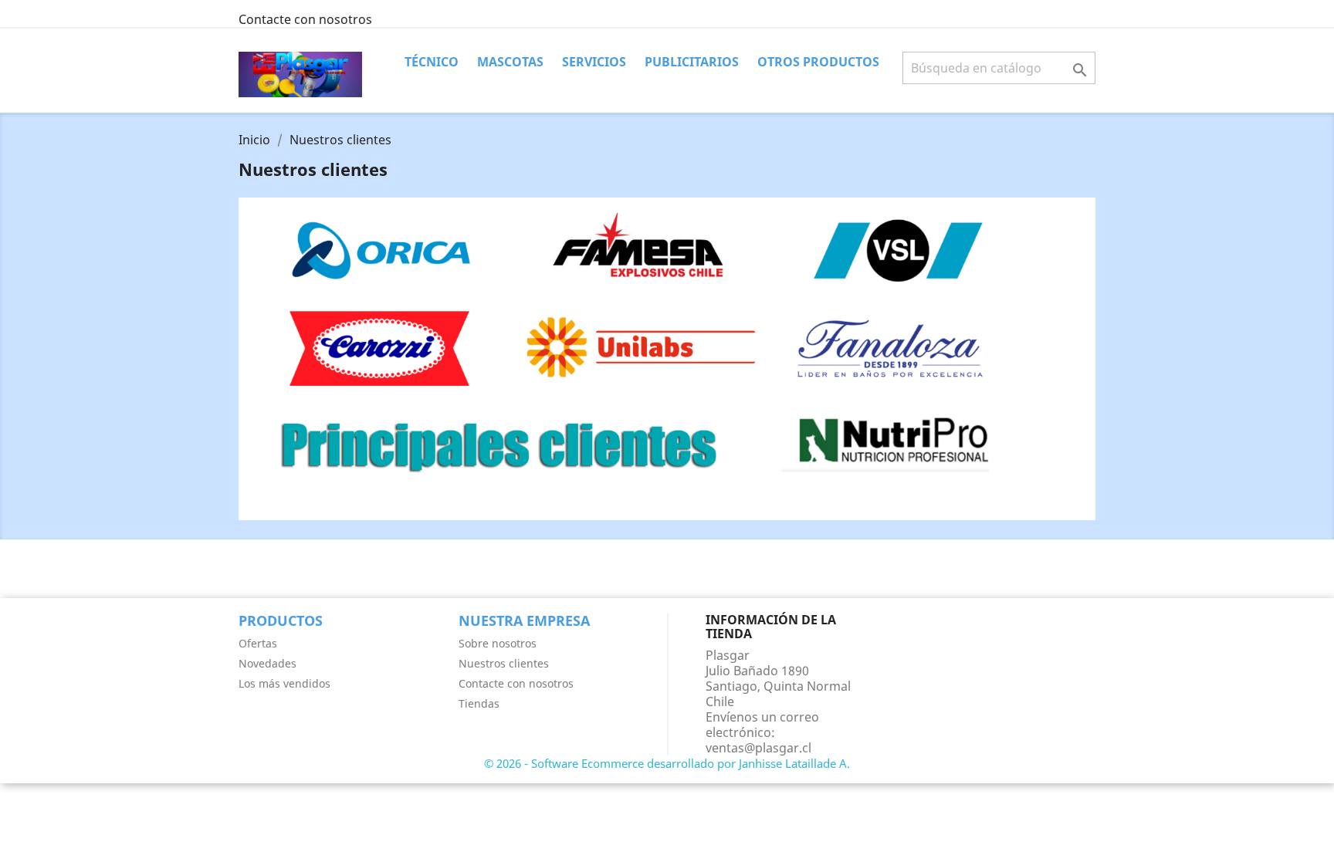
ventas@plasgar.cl (758, 747)
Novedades (267, 663)
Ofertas (258, 643)
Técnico (432, 61)
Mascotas (510, 61)
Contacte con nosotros (305, 19)
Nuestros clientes (504, 663)
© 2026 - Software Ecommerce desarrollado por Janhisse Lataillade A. (667, 763)
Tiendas (479, 703)
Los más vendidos (284, 683)
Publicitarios (692, 61)
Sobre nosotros (498, 643)
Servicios (594, 61)
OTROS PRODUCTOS (818, 61)
